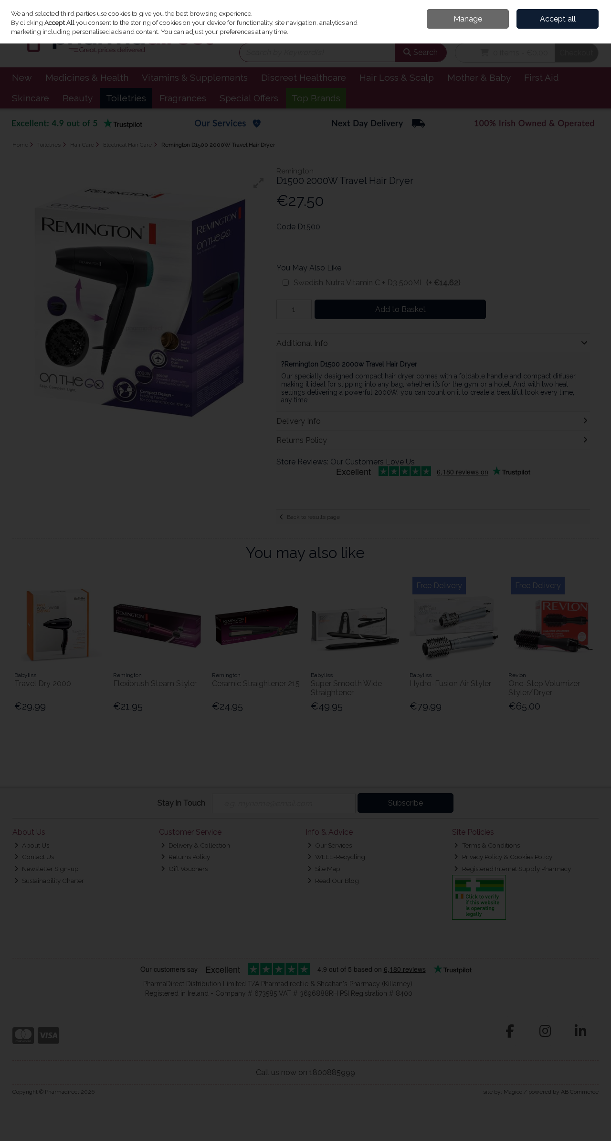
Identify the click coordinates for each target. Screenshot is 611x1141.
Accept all (558, 18)
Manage (467, 18)
